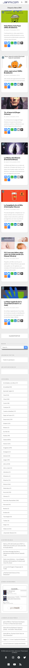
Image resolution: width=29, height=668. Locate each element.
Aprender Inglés (7, 391)
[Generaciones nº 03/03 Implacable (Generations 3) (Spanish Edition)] (4, 599)
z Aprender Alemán (8, 533)
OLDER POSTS (14, 336)
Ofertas (5, 496)
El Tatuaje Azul (11, 591)
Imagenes (6, 447)
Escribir (5, 431)
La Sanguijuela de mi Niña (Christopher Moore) (13, 206)
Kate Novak (10, 592)
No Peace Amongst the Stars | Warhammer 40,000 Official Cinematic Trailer (14, 553)
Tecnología (6, 516)
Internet (5, 456)
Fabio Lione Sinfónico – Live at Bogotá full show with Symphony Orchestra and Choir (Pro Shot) (14, 561)
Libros (5, 464)
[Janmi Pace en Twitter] (24, 656)
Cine (4, 395)
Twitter (5, 520)
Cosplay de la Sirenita (19, 639)
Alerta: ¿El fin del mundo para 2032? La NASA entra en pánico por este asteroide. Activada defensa (14, 545)
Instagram (6, 452)
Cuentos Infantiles (8, 411)
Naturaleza (6, 488)
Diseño (5, 423)
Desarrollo (6, 419)
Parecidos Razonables (9, 500)
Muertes (5, 480)
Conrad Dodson (7, 643)
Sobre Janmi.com (15, 651)
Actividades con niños (9, 383)
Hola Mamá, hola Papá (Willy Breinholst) (12, 26)
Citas (4, 399)
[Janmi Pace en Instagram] (13, 656)
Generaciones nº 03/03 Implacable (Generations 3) (13, 598)
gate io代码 (6, 622)
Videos (5, 528)
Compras (5, 407)
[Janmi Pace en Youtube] (14, 663)
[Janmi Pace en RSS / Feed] (20, 663)
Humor (5, 443)
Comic (5, 403)
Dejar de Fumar (7, 415)
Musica (5, 484)
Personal (5, 504)
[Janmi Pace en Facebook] (19, 656)
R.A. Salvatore (6, 602)
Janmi (7, 30)
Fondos (5, 435)
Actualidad (6, 387)
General (5, 439)
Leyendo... (15, 589)
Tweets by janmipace (9, 360)
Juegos (5, 460)
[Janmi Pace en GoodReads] (8, 663)
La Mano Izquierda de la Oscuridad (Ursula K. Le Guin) (13, 303)
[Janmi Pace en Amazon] (6, 656)
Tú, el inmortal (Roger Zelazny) (12, 113)
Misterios (6, 476)
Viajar (5, 524)
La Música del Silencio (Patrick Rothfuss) (12, 158)
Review (5, 508)
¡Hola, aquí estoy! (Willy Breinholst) (13, 72)
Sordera (5, 512)
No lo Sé (5, 492)
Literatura (6, 472)
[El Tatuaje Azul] (4, 593)
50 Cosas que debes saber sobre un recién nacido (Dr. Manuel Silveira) (14, 254)
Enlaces (5, 427)
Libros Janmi (6, 468)
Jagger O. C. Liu (7, 639)
